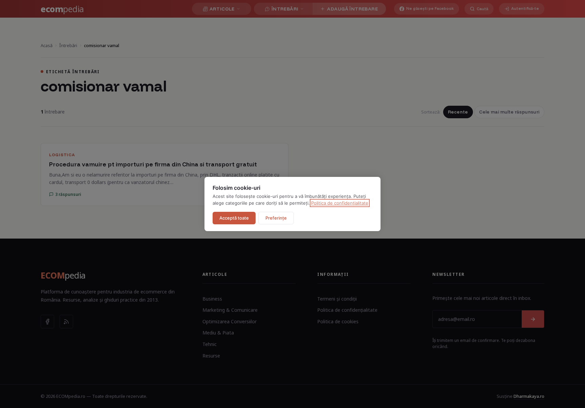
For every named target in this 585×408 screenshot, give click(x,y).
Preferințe (276, 218)
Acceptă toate (234, 218)
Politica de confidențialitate (339, 203)
